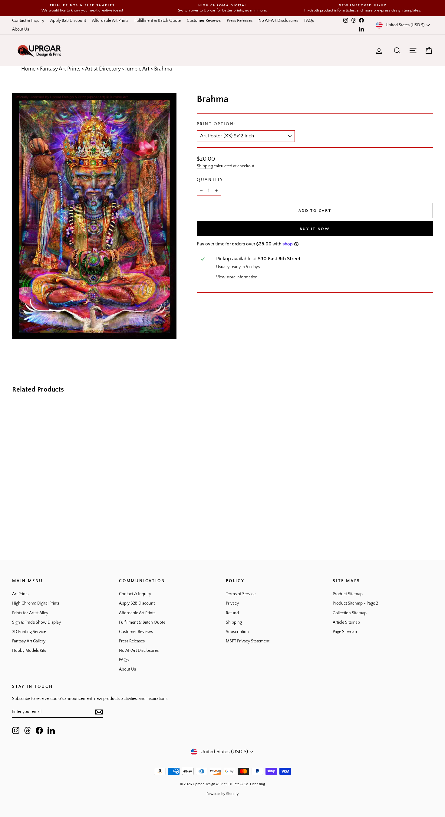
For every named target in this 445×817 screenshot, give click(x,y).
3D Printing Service (29, 631)
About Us (20, 29)
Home (28, 69)
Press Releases (239, 20)
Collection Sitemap (350, 613)
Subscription (237, 631)
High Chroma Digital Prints (35, 603)
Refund (232, 613)
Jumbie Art (137, 69)
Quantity (210, 179)
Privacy (232, 603)
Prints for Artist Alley (30, 613)
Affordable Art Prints (110, 20)
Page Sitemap (345, 631)
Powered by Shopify (222, 794)
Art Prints (20, 594)
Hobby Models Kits (29, 650)
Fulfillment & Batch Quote (157, 20)
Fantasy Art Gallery (28, 641)
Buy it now (315, 229)
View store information (237, 277)
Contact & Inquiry (28, 20)
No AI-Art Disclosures (278, 20)
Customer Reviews (204, 20)
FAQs (309, 20)
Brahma (163, 69)
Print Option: (216, 124)
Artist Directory (103, 69)
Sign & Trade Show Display (36, 622)
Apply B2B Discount (68, 20)
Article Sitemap (346, 622)
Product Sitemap (348, 594)
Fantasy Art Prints (60, 69)
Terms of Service (240, 594)
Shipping (205, 166)
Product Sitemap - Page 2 (355, 603)
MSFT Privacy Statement (247, 641)
